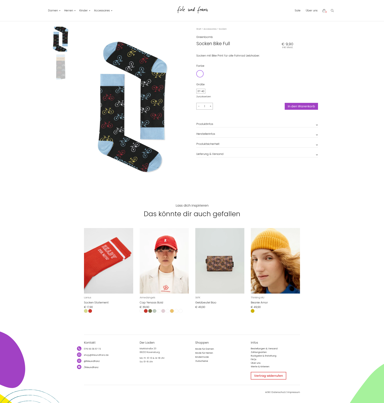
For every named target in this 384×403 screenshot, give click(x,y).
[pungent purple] (167, 311)
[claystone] (141, 311)
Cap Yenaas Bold (151, 302)
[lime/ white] (86, 311)
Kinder (83, 10)
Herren (68, 10)
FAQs (253, 359)
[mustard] (252, 311)
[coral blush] (146, 311)
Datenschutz (279, 392)
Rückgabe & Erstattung (263, 355)
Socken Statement (96, 302)
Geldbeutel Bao (205, 302)
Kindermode (202, 356)
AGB (267, 392)
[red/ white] (90, 311)
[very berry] (180, 311)
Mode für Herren (204, 352)
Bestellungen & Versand (264, 348)
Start (198, 28)
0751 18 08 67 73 (92, 348)
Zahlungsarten (259, 352)
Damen (53, 10)
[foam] (154, 311)
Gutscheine (201, 361)
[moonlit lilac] (159, 311)
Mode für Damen (204, 348)
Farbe (200, 66)
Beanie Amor (259, 302)
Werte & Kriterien (260, 366)
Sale (297, 10)
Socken (223, 28)
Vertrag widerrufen (268, 376)
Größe (200, 84)
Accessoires (102, 10)
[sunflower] (172, 311)
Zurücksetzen (203, 96)
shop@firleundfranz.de (96, 355)
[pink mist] (163, 311)
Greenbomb (204, 37)
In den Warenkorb (301, 106)
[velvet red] (176, 311)
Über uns (312, 10)
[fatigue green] (150, 311)
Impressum (294, 392)
